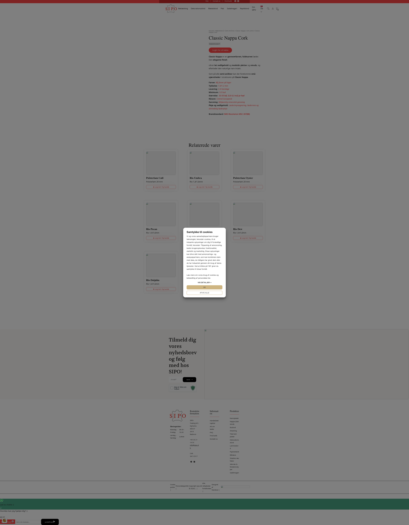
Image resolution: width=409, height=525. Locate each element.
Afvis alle (204, 293)
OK (204, 287)
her (209, 278)
